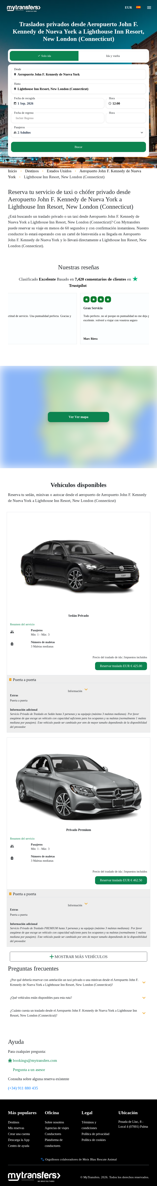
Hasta (17, 83)
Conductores (53, 1134)
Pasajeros (19, 127)
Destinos (13, 1122)
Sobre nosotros (54, 1122)
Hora (112, 98)
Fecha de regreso (24, 112)
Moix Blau (89, 1159)
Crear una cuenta (19, 1134)
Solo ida (45, 55)
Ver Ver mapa (78, 417)
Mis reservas (16, 1128)
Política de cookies (94, 1140)
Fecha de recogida (24, 98)
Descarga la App (18, 1140)
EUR (129, 7)
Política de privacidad (95, 1134)
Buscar (78, 147)
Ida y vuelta (113, 55)
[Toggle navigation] (149, 9)
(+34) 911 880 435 (23, 1088)
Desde (17, 69)
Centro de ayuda (18, 1146)
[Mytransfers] (23, 7)
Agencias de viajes (57, 1128)
